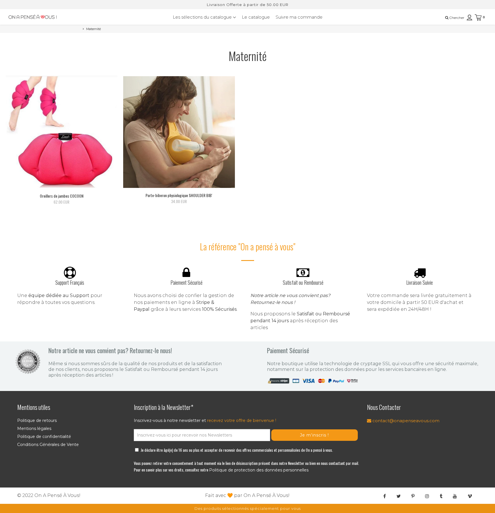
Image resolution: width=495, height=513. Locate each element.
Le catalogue (256, 17)
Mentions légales (34, 428)
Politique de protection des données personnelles (259, 470)
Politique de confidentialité (44, 436)
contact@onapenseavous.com (405, 420)
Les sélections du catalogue (203, 17)
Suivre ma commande (299, 17)
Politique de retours (37, 420)
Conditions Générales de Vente (48, 444)
